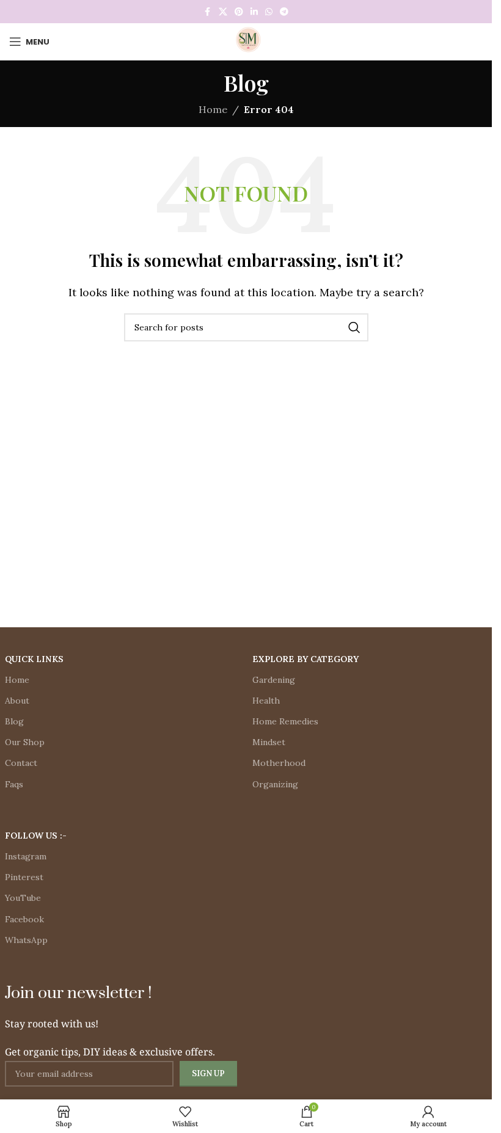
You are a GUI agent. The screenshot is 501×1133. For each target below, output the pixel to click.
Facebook (24, 919)
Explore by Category (305, 659)
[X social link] (223, 12)
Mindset (268, 742)
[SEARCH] (354, 327)
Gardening (273, 679)
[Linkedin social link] (254, 12)
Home (213, 109)
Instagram (25, 856)
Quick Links (34, 659)
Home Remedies (285, 721)
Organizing (275, 784)
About (17, 700)
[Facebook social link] (207, 12)
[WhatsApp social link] (268, 12)
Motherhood (278, 762)
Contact (21, 762)
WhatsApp (26, 939)
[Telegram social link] (284, 12)
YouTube (23, 897)
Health (266, 700)
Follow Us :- (36, 835)
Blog (14, 721)
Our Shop (25, 742)
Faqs (14, 784)
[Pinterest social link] (239, 12)
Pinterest (24, 877)
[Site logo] (246, 40)
